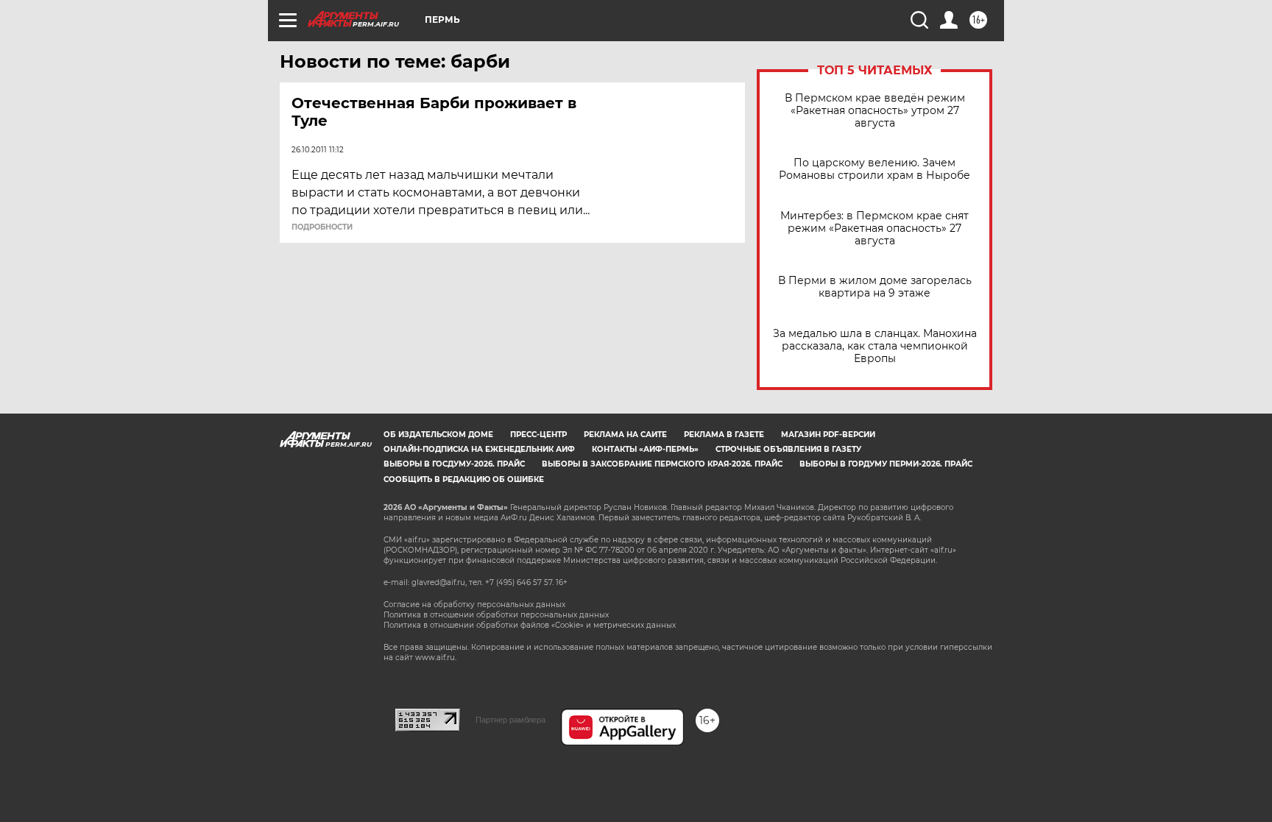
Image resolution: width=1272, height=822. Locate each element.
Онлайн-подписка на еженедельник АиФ (479, 449)
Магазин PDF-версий (828, 434)
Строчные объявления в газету (788, 449)
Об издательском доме (438, 434)
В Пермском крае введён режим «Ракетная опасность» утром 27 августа (875, 111)
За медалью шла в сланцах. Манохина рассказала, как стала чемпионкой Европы (875, 346)
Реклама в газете (724, 434)
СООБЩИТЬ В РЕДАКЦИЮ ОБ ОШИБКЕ (464, 479)
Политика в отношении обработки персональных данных (496, 615)
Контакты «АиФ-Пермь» (645, 449)
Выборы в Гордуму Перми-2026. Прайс (885, 464)
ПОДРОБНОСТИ (322, 227)
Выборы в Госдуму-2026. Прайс (454, 464)
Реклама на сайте (625, 434)
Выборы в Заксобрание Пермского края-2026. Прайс (662, 464)
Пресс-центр (538, 434)
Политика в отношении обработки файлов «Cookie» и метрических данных (530, 625)
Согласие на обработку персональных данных (474, 604)
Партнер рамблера (510, 719)
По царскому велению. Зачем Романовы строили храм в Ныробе (874, 169)
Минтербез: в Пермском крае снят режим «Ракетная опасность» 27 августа (874, 228)
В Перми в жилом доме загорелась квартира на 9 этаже (875, 287)
